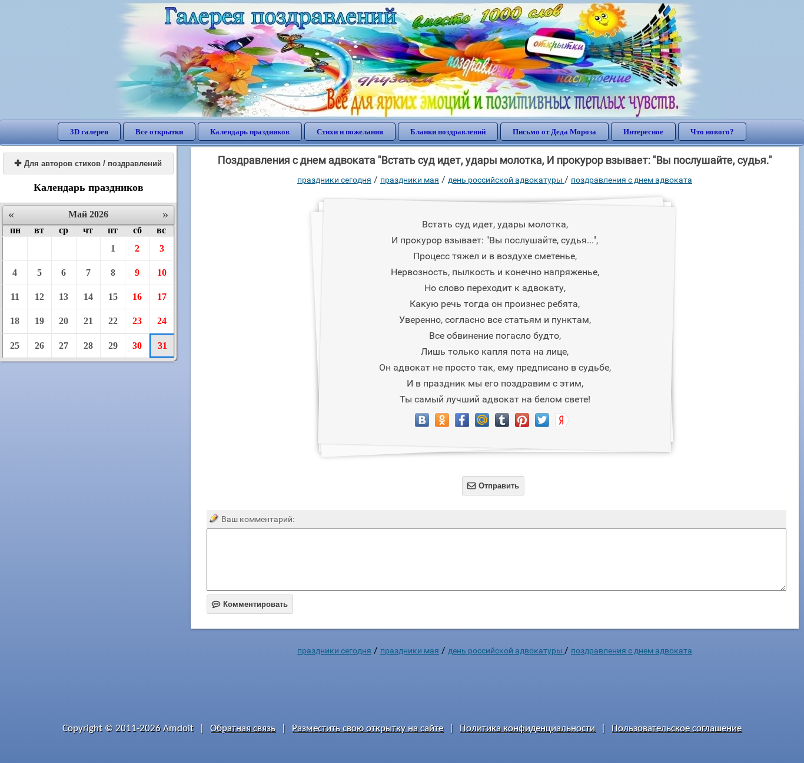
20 (63, 321)
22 (113, 321)
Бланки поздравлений (448, 131)
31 (162, 346)
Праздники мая (409, 179)
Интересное (643, 131)
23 (137, 321)
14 (88, 297)
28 (88, 346)
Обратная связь (242, 729)
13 (63, 297)
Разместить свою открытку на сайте (367, 729)
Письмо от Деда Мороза (554, 131)
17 (162, 297)
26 (39, 346)
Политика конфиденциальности (527, 729)
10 (162, 272)
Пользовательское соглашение (677, 729)
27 (63, 346)
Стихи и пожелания (350, 131)
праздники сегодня (334, 179)
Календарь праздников (250, 131)
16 (137, 297)
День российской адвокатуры (506, 179)
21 (88, 321)
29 (113, 346)
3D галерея (89, 131)
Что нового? (712, 131)
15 (113, 297)
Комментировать (250, 604)
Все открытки (159, 131)
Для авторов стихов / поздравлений (88, 163)
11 (15, 297)
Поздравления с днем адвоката (631, 179)
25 (14, 346)
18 (14, 321)
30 (137, 346)
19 (39, 321)
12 (39, 297)
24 (162, 321)
